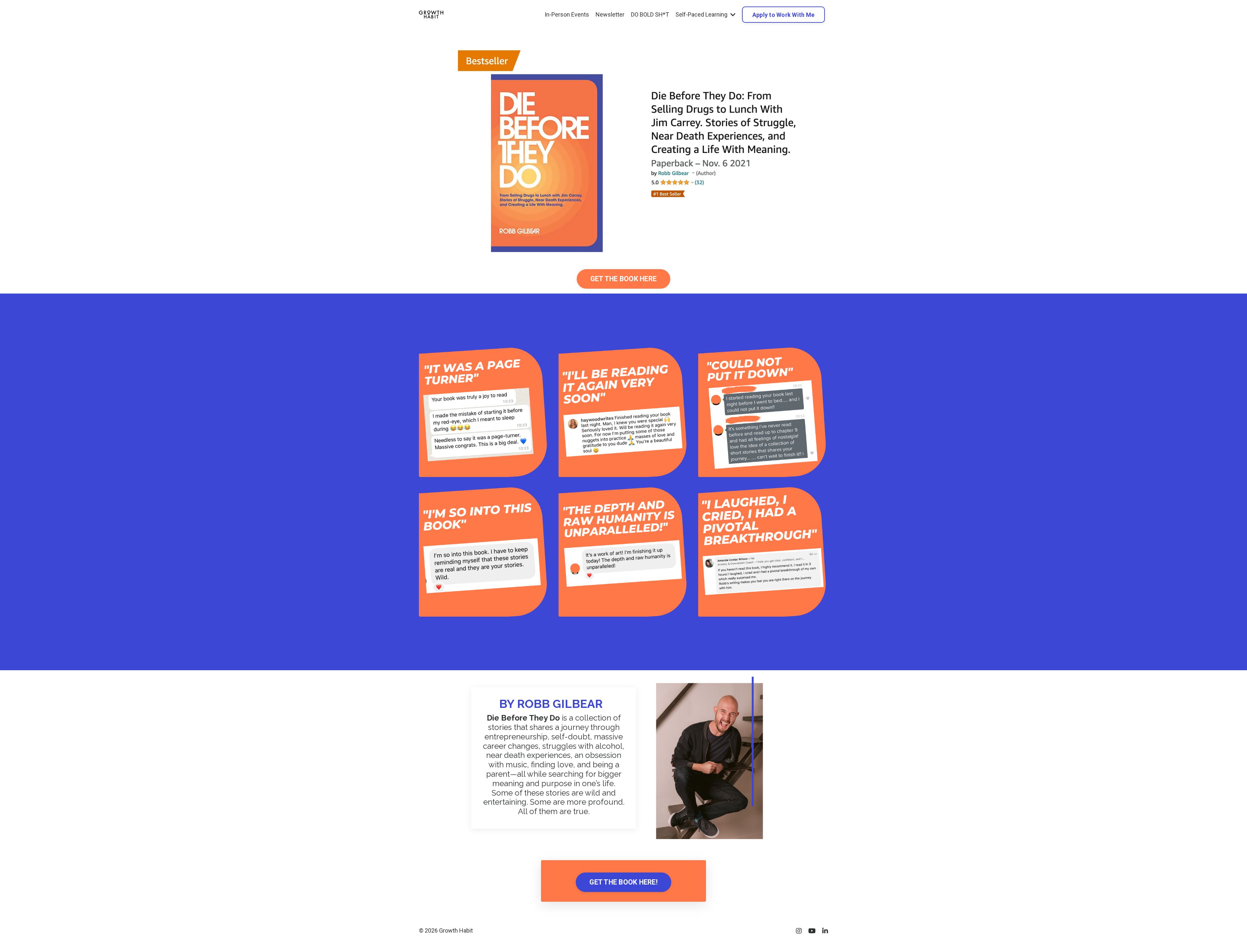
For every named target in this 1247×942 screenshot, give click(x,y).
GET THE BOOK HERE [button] (623, 279)
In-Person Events (567, 14)
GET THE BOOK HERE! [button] (623, 882)
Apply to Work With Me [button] (783, 14)
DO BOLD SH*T (650, 14)
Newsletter (610, 14)
